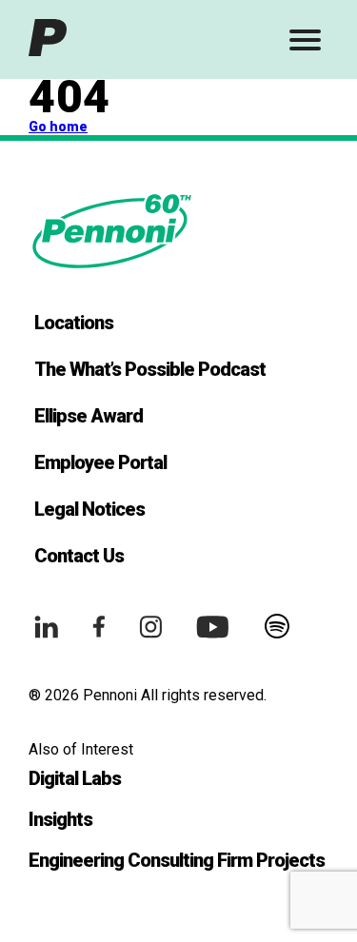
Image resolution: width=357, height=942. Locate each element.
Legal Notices (89, 509)
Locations (73, 322)
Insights (60, 819)
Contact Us (79, 555)
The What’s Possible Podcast (150, 369)
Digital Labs (75, 778)
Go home (58, 126)
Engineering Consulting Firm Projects (177, 860)
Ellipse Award (88, 415)
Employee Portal (100, 462)
